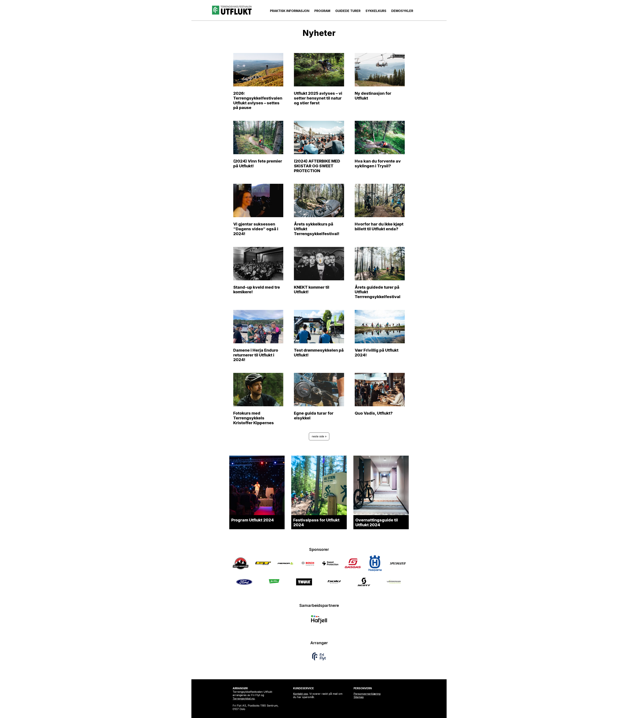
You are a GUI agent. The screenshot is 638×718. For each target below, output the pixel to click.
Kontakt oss (300, 693)
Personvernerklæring (367, 693)
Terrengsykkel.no (244, 698)
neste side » (319, 436)
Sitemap (359, 697)
